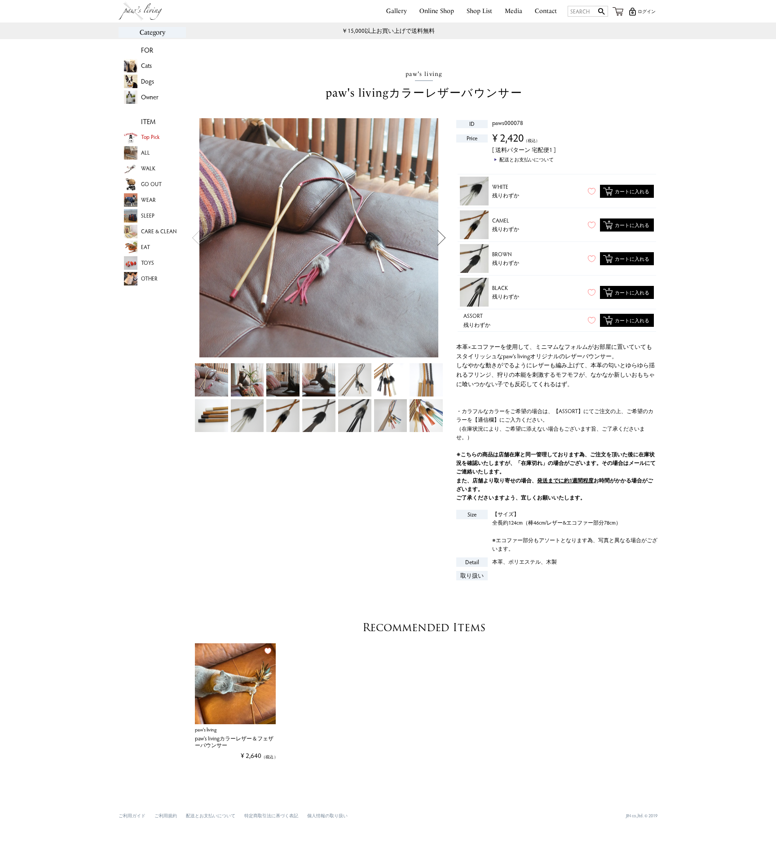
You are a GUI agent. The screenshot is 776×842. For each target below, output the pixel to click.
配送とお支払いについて (210, 815)
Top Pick (150, 136)
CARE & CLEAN (158, 231)
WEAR (148, 199)
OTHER (149, 278)
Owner (150, 97)
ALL (145, 152)
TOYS (147, 262)
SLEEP (147, 215)
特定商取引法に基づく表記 (271, 815)
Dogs (147, 81)
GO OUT (151, 183)
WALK (148, 168)
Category (152, 32)
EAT (145, 246)
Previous (196, 238)
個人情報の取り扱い (327, 815)
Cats (146, 65)
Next (441, 238)
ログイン (647, 11)
